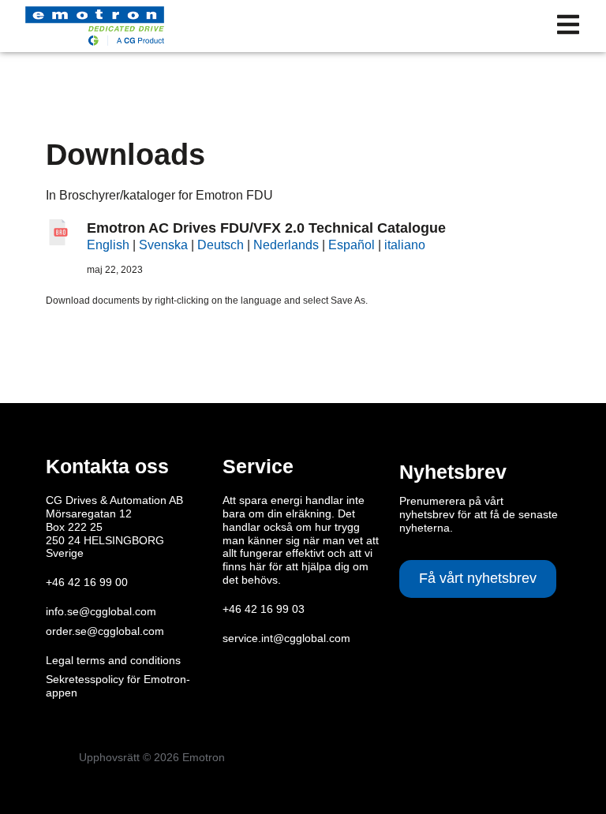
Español (351, 245)
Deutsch (220, 245)
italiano (404, 245)
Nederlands (286, 245)
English (108, 245)
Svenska (163, 245)
